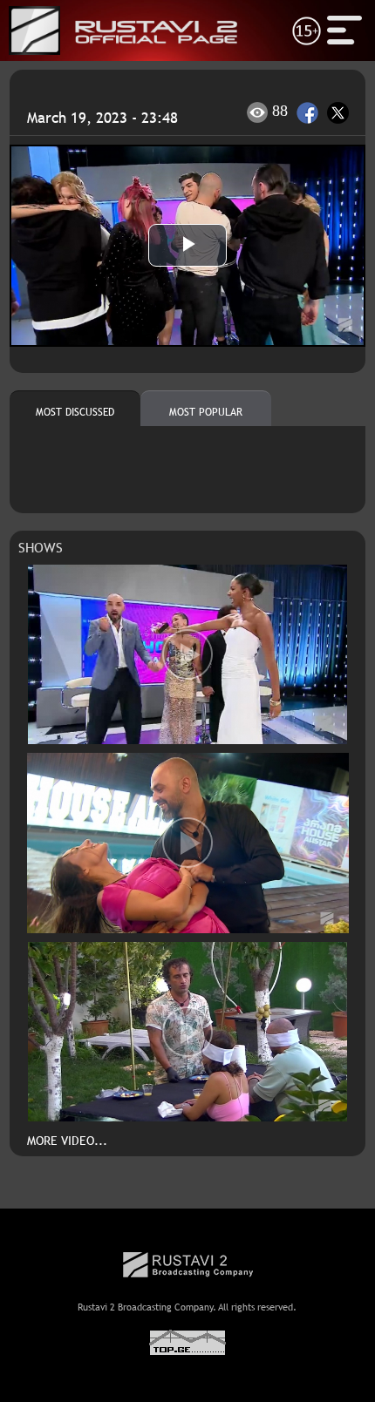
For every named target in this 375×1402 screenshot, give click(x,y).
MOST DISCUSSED (75, 412)
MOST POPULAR (205, 412)
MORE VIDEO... (67, 1141)
